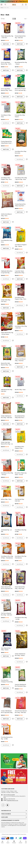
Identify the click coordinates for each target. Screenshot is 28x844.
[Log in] (22, 4)
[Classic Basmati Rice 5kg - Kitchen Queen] (7, 321)
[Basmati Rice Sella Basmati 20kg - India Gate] (7, 353)
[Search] (5, 4)
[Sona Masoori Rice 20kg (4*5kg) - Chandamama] (7, 548)
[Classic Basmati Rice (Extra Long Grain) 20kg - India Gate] (7, 576)
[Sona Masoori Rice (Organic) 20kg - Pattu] (21, 289)
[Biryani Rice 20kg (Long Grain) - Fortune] (21, 465)
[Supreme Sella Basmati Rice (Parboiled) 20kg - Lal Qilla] (21, 674)
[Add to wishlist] (12, 44)
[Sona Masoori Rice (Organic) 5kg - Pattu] (7, 169)
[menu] (1, 4)
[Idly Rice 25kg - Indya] (21, 381)
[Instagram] (7, 805)
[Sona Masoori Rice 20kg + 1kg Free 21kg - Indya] (21, 169)
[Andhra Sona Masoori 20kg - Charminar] (21, 351)
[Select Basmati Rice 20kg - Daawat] (7, 638)
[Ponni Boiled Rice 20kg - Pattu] (7, 232)
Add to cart (6, 44)
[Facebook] (3, 805)
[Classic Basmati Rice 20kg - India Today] (21, 576)
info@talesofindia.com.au (12, 800)
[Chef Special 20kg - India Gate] (21, 491)
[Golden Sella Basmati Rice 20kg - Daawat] (21, 641)
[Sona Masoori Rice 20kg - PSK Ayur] (7, 465)
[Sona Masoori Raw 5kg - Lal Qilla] (21, 519)
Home (2, 7)
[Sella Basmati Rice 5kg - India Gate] (7, 381)
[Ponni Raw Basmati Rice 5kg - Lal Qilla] (7, 729)
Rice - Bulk (6, 7)
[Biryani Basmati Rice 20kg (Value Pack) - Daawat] (21, 408)
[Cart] (26, 4)
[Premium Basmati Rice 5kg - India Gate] (21, 28)
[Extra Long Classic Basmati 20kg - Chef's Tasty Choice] (7, 80)
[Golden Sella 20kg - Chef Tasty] (7, 290)
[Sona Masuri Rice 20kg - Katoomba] (21, 138)
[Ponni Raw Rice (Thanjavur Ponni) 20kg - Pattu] (7, 672)
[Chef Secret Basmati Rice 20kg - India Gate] (7, 605)
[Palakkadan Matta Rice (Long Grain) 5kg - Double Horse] (7, 263)
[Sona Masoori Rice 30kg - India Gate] (21, 318)
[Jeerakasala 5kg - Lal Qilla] (7, 519)
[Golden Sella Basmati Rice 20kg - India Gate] (7, 408)
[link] (14, 760)
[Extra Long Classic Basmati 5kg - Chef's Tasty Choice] (7, 54)
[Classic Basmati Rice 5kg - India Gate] (7, 28)
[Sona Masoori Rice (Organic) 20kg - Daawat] (21, 436)
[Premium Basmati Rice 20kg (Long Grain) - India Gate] (21, 196)
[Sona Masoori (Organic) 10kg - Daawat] (21, 234)
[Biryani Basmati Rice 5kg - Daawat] (21, 54)
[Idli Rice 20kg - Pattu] (7, 491)
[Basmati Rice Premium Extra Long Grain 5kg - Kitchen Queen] (21, 80)
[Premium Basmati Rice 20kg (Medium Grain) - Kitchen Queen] (7, 133)
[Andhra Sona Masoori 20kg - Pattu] (7, 201)
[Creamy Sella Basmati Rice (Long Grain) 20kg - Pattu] (7, 703)
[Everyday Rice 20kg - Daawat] (21, 107)
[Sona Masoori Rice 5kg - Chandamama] (21, 548)
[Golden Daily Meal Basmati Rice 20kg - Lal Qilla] (7, 434)
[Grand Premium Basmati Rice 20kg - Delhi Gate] (21, 703)
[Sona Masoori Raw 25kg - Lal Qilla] (21, 607)
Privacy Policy (23, 834)
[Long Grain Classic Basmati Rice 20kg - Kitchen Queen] (21, 263)
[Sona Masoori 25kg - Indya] (7, 107)
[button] (13, 19)
